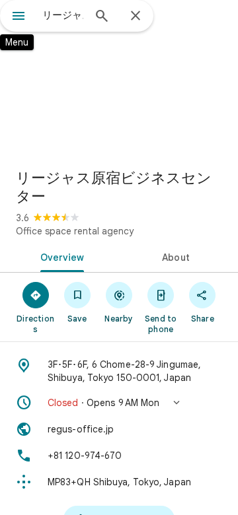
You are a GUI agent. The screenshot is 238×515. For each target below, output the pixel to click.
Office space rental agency (75, 231)
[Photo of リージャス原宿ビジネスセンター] (119, 79)
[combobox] (62, 15)
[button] (119, 403)
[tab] (60, 256)
